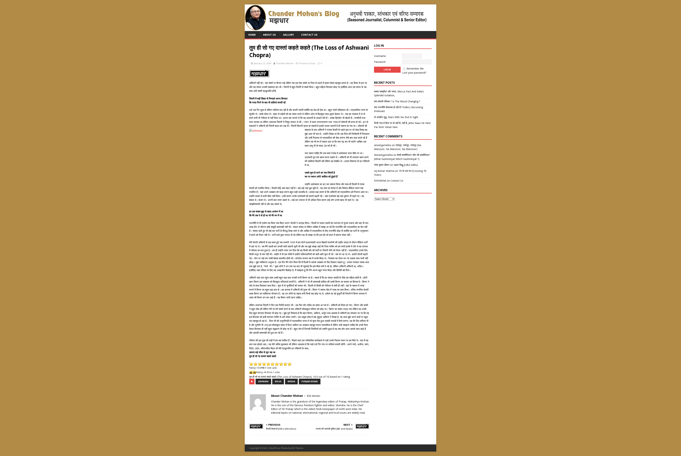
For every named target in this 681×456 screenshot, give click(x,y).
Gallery (288, 34)
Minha (291, 381)
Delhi (278, 381)
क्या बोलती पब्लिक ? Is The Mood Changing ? (397, 101)
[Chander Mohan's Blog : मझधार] (336, 29)
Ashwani (263, 381)
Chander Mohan (285, 63)
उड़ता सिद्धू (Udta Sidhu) (406, 164)
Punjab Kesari (309, 381)
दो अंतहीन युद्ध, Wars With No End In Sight (396, 117)
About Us (269, 34)
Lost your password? (414, 72)
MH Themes (297, 448)
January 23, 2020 (262, 63)
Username (380, 56)
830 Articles (313, 395)
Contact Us (309, 34)
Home (252, 34)
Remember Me (415, 68)
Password (379, 61)
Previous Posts (307, 63)
